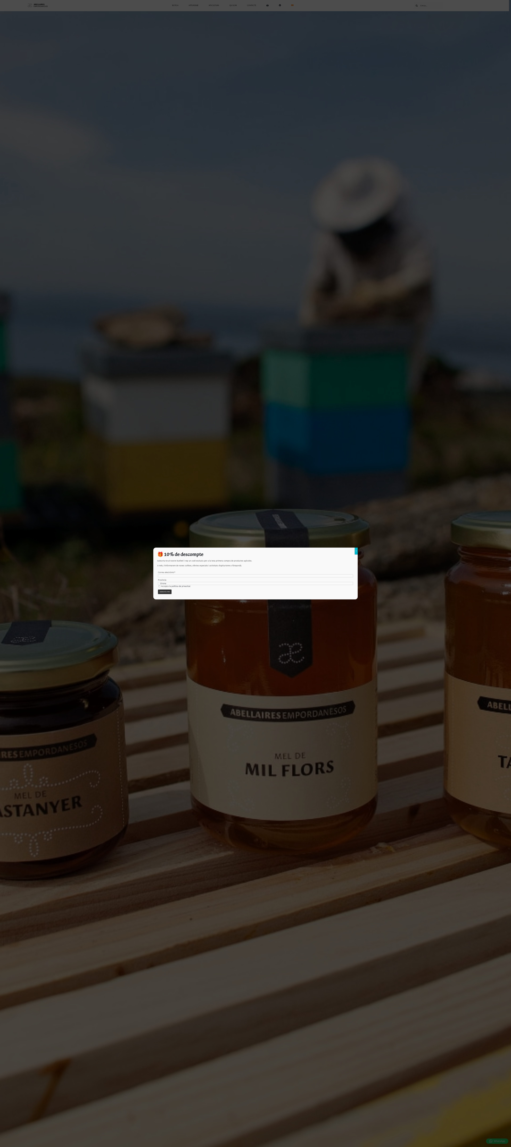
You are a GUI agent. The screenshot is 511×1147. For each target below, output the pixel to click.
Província (162, 580)
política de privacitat (180, 586)
